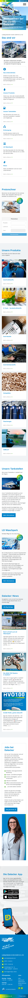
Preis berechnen (14, 234)
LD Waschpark (10, 530)
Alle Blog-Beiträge (8, 607)
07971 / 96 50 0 (8, 961)
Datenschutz (21, 981)
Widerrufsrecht (22, 983)
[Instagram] (22, 988)
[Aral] (9, 989)
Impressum (21, 980)
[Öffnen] (24, 4)
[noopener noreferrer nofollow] (11, 897)
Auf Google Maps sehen (10, 971)
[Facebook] (19, 988)
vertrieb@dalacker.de (10, 958)
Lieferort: (5, 226)
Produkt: (5, 222)
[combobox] (18, 226)
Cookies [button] (20, 985)
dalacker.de (9, 996)
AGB (19, 978)
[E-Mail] (5, 1)
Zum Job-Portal (10, 809)
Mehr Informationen (8, 515)
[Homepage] (8, 940)
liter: (4, 230)
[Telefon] (2, 1)
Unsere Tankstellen (12, 468)
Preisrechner (9, 189)
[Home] (7, 4)
